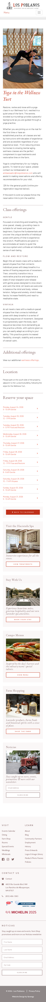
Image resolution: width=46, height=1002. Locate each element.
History (28, 846)
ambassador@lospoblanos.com (18, 173)
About (27, 831)
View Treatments (23, 564)
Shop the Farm (23, 731)
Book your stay (23, 619)
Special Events (8, 846)
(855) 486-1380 (12, 896)
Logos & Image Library (34, 854)
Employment (30, 842)
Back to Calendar (23, 512)
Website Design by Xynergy (23, 996)
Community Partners (33, 839)
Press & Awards (31, 850)
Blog (27, 835)
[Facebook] (3, 859)
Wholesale (6, 854)
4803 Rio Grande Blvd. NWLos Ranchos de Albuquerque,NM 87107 (18, 887)
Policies (28, 862)
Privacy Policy (34, 991)
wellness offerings (30, 360)
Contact (9, 879)
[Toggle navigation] (39, 12)
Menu (6, 12)
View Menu (23, 675)
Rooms (5, 842)
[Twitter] (12, 859)
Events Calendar (8, 831)
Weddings (6, 850)
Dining (4, 835)
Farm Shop (6, 839)
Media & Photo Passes (34, 858)
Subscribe (23, 795)
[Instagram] (8, 859)
